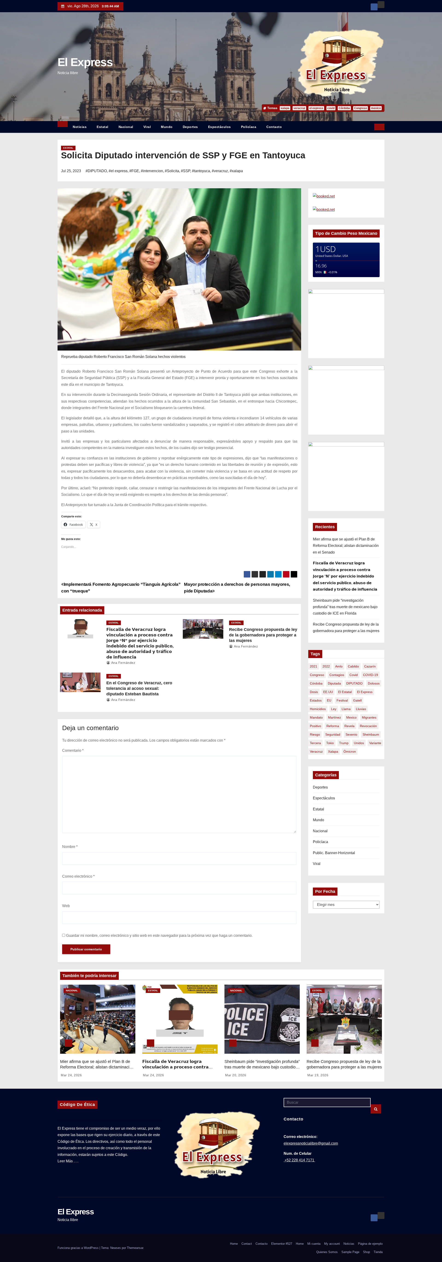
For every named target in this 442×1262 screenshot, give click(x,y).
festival (342, 700)
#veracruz (220, 171)
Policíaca (248, 127)
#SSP (185, 171)
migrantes (369, 717)
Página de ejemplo (370, 1243)
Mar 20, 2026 (235, 1075)
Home (234, 1243)
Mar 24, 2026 (71, 1075)
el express (316, 108)
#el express (118, 171)
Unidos (359, 743)
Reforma (332, 726)
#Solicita (172, 171)
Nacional (126, 127)
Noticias (80, 127)
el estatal (345, 692)
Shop (366, 1252)
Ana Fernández (122, 662)
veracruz (299, 108)
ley (333, 709)
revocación (368, 726)
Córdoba (344, 108)
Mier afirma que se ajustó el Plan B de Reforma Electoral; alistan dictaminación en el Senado (346, 545)
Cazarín (370, 666)
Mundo (167, 127)
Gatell (357, 700)
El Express (85, 62)
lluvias (361, 709)
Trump (344, 743)
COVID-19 (370, 675)
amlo (339, 666)
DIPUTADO (354, 683)
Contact (246, 1243)
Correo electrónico (78, 876)
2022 (326, 666)
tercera (315, 743)
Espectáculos (219, 127)
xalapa (285, 108)
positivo (315, 726)
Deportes (190, 127)
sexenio (351, 734)
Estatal (102, 127)
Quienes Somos (327, 1252)
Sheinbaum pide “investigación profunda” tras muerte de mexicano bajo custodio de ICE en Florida (345, 606)
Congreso (360, 108)
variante (375, 743)
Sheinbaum (371, 734)
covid (330, 108)
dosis (314, 692)
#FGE (134, 171)
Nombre (70, 847)
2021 (313, 666)
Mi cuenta (313, 1243)
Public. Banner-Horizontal (334, 853)
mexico (376, 108)
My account (332, 1243)
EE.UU (328, 692)
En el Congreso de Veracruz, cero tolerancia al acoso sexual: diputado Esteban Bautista (139, 688)
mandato (316, 717)
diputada (334, 683)
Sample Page (350, 1252)
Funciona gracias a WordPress (78, 1248)
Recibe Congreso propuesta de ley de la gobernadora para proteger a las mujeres (263, 635)
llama (346, 709)
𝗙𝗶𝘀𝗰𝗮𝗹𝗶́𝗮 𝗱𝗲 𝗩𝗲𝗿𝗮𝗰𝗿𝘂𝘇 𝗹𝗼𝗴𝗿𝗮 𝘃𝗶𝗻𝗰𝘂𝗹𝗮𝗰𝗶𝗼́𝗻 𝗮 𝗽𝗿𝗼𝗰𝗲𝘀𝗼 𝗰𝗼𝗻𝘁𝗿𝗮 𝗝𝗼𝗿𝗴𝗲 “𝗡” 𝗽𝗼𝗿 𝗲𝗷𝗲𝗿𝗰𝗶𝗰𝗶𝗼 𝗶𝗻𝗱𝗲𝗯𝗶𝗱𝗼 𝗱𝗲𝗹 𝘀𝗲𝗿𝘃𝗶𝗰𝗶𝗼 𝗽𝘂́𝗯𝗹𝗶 (345, 576)
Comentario (73, 750)
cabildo (353, 666)
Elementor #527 (281, 1243)
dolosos (374, 683)
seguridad (332, 734)
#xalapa (236, 171)
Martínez (334, 717)
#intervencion (152, 171)
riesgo (315, 734)
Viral (147, 127)
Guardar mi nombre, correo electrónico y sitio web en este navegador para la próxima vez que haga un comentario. (159, 935)
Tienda (378, 1252)
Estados (316, 700)
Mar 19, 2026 (317, 1075)
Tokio (330, 743)
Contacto (274, 127)
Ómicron (349, 751)
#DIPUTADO (96, 171)
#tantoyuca (201, 171)
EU (329, 700)
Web (66, 906)
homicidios (318, 709)
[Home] (63, 124)
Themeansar (135, 1248)
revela (349, 726)
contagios (336, 675)
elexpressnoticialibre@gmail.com (311, 1143)
